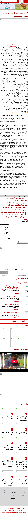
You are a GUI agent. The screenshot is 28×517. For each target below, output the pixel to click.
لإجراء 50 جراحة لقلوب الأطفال (10, 315)
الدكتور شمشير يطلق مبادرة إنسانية (11, 312)
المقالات (23, 498)
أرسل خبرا (12, 498)
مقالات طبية (4, 196)
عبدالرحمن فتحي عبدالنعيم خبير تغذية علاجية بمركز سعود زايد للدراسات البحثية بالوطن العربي (10, 287)
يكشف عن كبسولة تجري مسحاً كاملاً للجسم (10, 306)
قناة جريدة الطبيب (21, 349)
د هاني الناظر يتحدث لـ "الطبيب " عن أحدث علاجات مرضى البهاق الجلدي (21, 464)
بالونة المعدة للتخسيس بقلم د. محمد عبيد (21, 481)
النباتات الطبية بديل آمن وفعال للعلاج (15, 291)
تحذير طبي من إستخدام (12, 296)
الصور (23, 321)
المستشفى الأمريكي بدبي (11, 304)
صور (26, 325)
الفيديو (14, 321)
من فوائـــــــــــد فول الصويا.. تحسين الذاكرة (7, 447)
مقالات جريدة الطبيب (20, 283)
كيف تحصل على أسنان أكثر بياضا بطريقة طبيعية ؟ (21, 447)
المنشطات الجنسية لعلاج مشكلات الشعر (9, 299)
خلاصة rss (22, 504)
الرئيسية (14, 492)
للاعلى (23, 492)
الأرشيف (4, 492)
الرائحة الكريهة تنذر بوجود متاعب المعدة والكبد (21, 418)
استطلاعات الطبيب (21, 279)
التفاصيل (16, 293)
